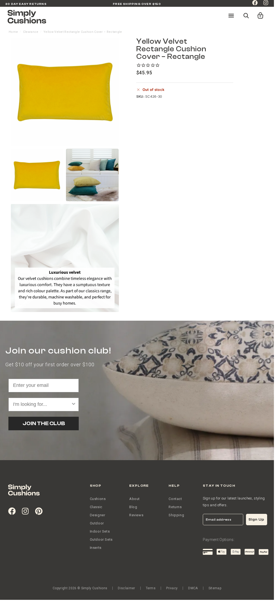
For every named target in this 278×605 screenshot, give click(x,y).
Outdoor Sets (101, 539)
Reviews (136, 515)
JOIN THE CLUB (44, 423)
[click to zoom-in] (65, 92)
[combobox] (42, 404)
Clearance (31, 32)
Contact (175, 499)
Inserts (96, 548)
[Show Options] (73, 404)
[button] (256, 13)
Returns (175, 507)
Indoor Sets (100, 531)
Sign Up (256, 519)
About (134, 499)
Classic (96, 507)
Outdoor (97, 523)
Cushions (98, 499)
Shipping (176, 515)
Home (13, 32)
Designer (97, 515)
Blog (133, 507)
